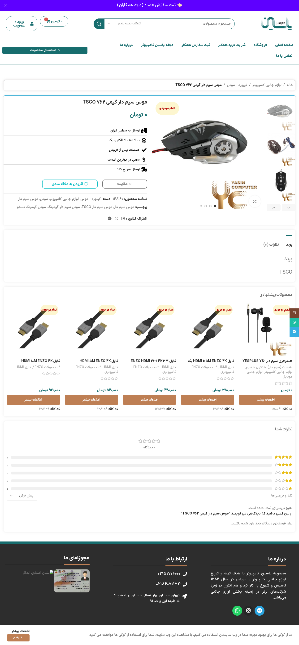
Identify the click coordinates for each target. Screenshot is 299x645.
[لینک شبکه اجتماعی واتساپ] (116, 218)
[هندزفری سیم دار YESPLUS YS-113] (265, 329)
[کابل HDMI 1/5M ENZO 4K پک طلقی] (207, 329)
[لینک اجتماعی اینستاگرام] (123, 218)
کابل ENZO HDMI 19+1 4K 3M (153, 361)
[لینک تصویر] (72, 581)
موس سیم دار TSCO (97, 207)
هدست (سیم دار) (280, 367)
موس (44, 199)
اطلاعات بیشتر (21, 631)
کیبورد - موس (237, 85)
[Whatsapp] (237, 611)
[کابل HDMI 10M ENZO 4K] (33, 329)
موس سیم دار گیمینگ (64, 207)
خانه (290, 85)
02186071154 (168, 584)
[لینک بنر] (149, 5)
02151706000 (169, 574)
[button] (21, 23)
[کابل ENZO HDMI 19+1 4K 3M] (149, 329)
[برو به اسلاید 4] (201, 206)
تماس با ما (284, 56)
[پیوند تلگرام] (109, 218)
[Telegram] (259, 611)
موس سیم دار (28, 199)
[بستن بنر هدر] (6, 5)
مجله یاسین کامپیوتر (157, 45)
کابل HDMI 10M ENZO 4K (40, 361)
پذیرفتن (18, 637)
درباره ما (126, 45)
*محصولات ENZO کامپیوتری (212, 369)
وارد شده (247, 523)
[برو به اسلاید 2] (210, 206)
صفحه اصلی (284, 45)
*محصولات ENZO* (46, 367)
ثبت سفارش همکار (196, 45)
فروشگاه (260, 45)
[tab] (289, 242)
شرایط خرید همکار (232, 45)
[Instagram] (248, 611)
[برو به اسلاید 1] (215, 206)
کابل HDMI (226, 367)
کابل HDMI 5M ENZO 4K (99, 361)
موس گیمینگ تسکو (31, 207)
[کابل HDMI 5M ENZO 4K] (91, 329)
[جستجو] (99, 23)
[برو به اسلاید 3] (205, 206)
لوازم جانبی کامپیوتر (267, 85)
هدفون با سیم (256, 367)
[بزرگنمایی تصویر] (255, 201)
